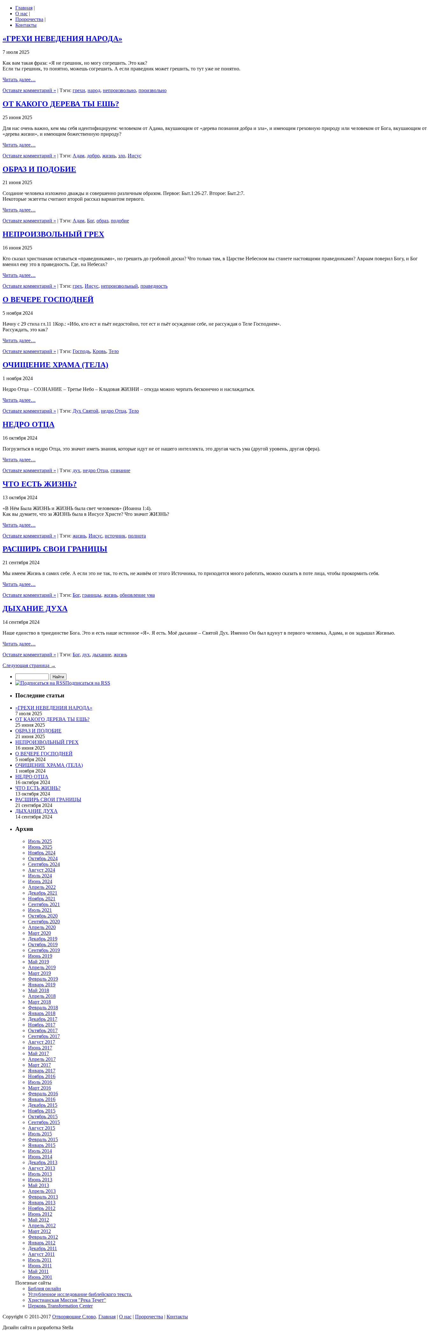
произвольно (153, 90)
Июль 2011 (40, 1260)
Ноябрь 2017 (41, 1024)
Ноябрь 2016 (41, 1076)
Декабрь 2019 (42, 938)
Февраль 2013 (43, 1197)
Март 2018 (39, 1002)
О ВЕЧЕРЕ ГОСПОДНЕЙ (48, 299)
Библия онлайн (44, 1288)
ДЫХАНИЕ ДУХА (35, 608)
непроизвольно (119, 90)
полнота (137, 535)
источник (115, 535)
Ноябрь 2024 (41, 852)
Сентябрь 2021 (44, 904)
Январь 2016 (41, 1099)
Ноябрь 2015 (41, 1110)
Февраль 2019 (43, 979)
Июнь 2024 (40, 881)
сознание (120, 470)
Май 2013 (38, 1185)
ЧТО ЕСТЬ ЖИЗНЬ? (40, 484)
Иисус (134, 155)
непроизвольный (119, 286)
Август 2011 (41, 1254)
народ (94, 90)
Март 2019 (39, 973)
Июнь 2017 (40, 1047)
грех (77, 286)
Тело (114, 351)
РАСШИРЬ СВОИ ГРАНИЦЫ (55, 549)
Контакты (26, 25)
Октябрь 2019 (43, 944)
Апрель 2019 (42, 967)
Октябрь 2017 (43, 1030)
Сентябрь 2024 (44, 864)
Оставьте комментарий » (29, 90)
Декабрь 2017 (42, 1019)
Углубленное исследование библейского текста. (80, 1294)
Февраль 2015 (43, 1139)
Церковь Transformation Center (60, 1305)
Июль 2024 (40, 875)
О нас (21, 13)
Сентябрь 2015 (44, 1122)
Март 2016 (39, 1088)
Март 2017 (39, 1065)
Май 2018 (38, 990)
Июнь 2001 (40, 1277)
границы (91, 595)
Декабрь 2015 (42, 1105)
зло (121, 155)
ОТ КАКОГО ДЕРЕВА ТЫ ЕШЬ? (61, 104)
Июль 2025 (40, 841)
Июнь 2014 (40, 1156)
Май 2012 (38, 1219)
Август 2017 (41, 1042)
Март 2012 (39, 1231)
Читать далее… (19, 79)
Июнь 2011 (40, 1265)
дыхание (101, 654)
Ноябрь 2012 (41, 1208)
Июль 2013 (40, 1174)
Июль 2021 (40, 910)
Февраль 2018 (43, 1007)
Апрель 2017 (42, 1059)
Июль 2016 (40, 1082)
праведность (154, 286)
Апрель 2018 (42, 996)
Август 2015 (41, 1128)
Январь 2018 (41, 1013)
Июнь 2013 (40, 1179)
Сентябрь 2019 (44, 950)
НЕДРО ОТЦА (28, 424)
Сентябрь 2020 (44, 921)
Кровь (99, 351)
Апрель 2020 (42, 927)
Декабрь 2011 (42, 1248)
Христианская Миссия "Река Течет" (67, 1300)
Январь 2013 (41, 1202)
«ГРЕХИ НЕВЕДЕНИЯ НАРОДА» (62, 38)
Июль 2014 (40, 1151)
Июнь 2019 (40, 956)
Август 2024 (41, 870)
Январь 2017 (41, 1070)
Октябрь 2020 (43, 916)
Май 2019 (38, 961)
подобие (120, 220)
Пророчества (29, 19)
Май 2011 (38, 1271)
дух (76, 470)
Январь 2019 (41, 984)
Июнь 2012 (40, 1214)
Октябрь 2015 (43, 1116)
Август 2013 (41, 1168)
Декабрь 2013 (42, 1162)
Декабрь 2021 (42, 893)
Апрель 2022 (42, 887)
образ (102, 220)
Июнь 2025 (40, 847)
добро (93, 155)
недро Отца (113, 411)
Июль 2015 (40, 1133)
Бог (90, 220)
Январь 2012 (41, 1242)
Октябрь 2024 (43, 858)
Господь (81, 351)
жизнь (109, 155)
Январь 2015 (41, 1145)
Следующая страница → (29, 665)
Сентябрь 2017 (44, 1036)
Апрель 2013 (42, 1191)
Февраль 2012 (43, 1237)
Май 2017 (38, 1053)
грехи (79, 90)
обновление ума (137, 595)
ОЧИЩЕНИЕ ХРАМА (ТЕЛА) (55, 365)
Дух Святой (85, 411)
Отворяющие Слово (74, 1316)
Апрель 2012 (42, 1225)
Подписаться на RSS (87, 683)
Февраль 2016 (43, 1093)
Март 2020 (39, 933)
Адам (78, 155)
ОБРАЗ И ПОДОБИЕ (39, 169)
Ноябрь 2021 (41, 898)
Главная (23, 8)
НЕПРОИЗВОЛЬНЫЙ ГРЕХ (53, 234)
